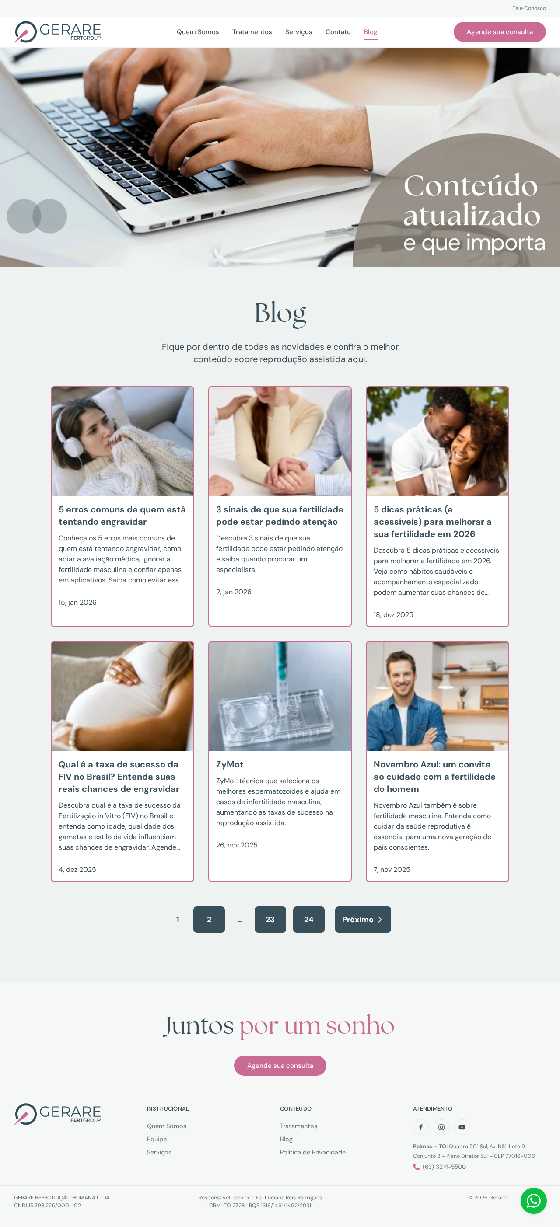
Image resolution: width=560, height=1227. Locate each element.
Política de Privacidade (313, 1152)
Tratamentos (298, 1126)
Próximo (358, 919)
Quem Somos (166, 1126)
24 (309, 919)
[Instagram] (441, 1127)
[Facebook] (421, 1127)
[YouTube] (462, 1127)
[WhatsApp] (534, 1201)
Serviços (159, 1152)
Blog (286, 1139)
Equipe (157, 1139)
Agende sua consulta (500, 32)
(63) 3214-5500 (444, 1167)
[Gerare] (57, 32)
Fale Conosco (529, 8)
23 (270, 919)
